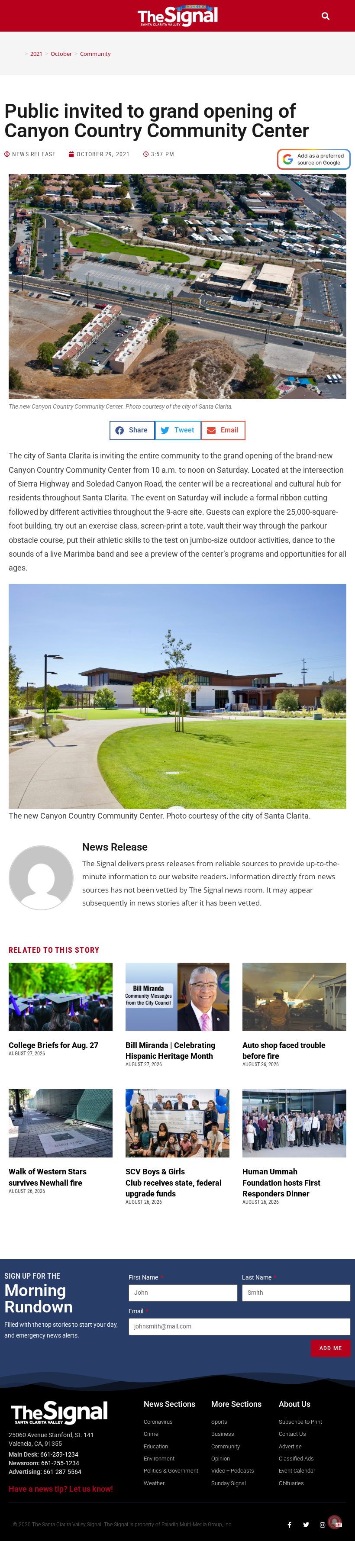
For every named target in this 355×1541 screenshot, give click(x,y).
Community (95, 54)
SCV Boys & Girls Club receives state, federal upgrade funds (174, 1182)
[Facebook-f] (290, 1525)
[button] (29, 17)
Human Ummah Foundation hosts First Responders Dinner (281, 1182)
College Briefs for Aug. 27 (53, 1045)
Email (137, 1311)
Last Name (257, 1277)
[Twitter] (306, 1525)
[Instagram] (323, 1525)
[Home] (20, 54)
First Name (144, 1277)
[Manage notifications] (335, 1522)
